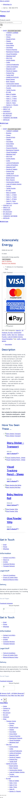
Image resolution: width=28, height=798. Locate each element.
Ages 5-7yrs (13, 785)
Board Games (13, 766)
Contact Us (6, 708)
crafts (19, 339)
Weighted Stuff (14, 742)
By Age (10, 332)
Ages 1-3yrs (13, 783)
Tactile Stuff (13, 761)
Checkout (6, 717)
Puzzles (11, 774)
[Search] (1, 25)
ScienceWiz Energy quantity (10, 257)
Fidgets (11, 729)
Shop (4, 719)
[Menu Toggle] (0, 27)
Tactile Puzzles (14, 776)
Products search (5, 20)
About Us (6, 710)
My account (6, 712)
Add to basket (6, 259)
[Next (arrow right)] (2, 797)
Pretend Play (13, 759)
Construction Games (15, 770)
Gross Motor (13, 734)
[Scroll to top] (1, 700)
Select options (11, 505)
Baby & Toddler (14, 781)
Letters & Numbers (15, 753)
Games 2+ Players (15, 791)
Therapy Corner (11, 721)
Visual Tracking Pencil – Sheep (15, 470)
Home (5, 706)
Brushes (11, 723)
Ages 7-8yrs (13, 787)
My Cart (5, 715)
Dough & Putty (13, 727)
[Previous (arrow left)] (0, 797)
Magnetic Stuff (14, 755)
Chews (11, 725)
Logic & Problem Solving (15, 337)
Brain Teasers (13, 768)
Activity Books (13, 746)
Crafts (9, 335)
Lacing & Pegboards (15, 751)
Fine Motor (12, 732)
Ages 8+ (18, 330)
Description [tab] (8, 344)
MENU (2, 16)
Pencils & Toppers (14, 757)
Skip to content (4, 1)
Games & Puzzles (11, 763)
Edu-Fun (14, 335)
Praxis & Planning (14, 736)
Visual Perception (7, 339)
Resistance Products (15, 738)
